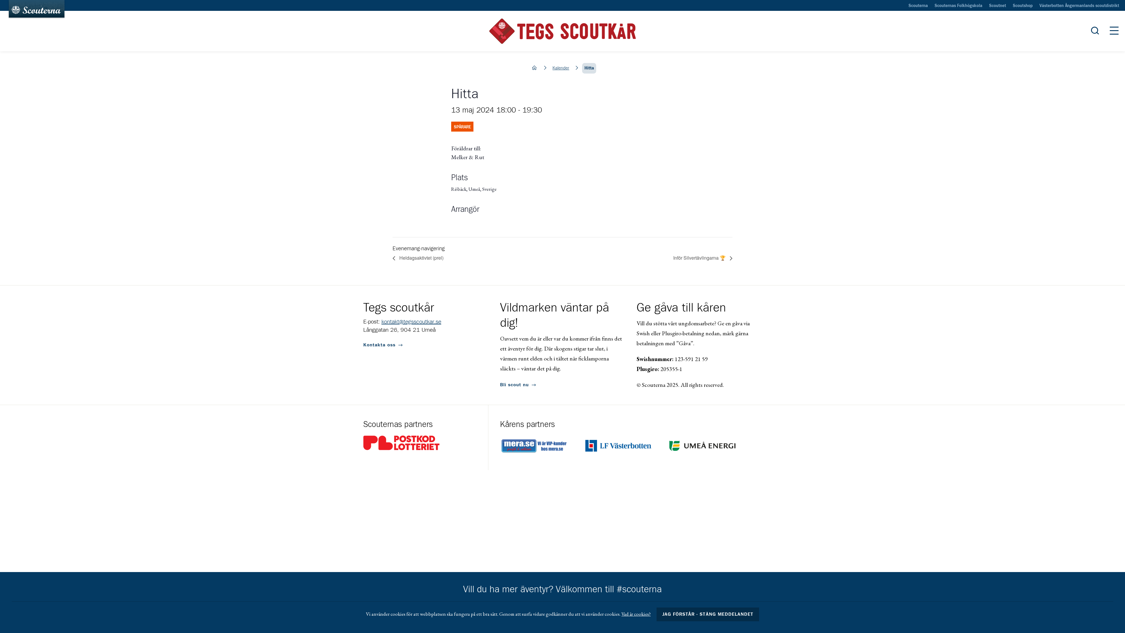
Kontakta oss (379, 345)
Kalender (561, 68)
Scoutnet (997, 6)
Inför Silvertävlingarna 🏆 (700, 257)
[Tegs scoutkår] (562, 31)
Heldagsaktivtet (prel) (421, 257)
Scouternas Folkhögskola (958, 6)
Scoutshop (1023, 6)
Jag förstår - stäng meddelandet (707, 614)
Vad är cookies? (636, 614)
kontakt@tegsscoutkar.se (411, 322)
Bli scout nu (514, 384)
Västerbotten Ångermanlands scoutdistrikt (1079, 6)
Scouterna (918, 6)
